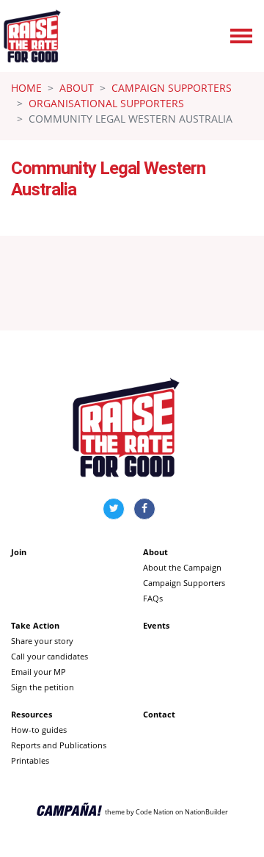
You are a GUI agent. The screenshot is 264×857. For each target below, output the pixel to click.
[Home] (32, 36)
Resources (31, 714)
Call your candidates (49, 656)
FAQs (153, 598)
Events (156, 625)
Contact (159, 714)
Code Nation (155, 811)
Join (18, 551)
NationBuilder (206, 811)
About (76, 88)
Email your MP (38, 671)
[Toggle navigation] (241, 36)
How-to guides (39, 729)
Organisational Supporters (106, 103)
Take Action (35, 625)
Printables (30, 760)
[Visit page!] (115, 508)
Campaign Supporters (171, 88)
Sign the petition (42, 687)
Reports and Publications (58, 745)
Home (26, 88)
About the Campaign (182, 567)
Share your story (42, 640)
